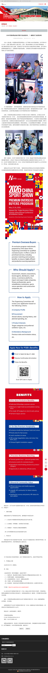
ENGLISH (41, 4)
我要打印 (21, 628)
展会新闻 (15, 26)
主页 (7, 26)
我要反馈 (28, 628)
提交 (14, 645)
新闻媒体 (10, 26)
